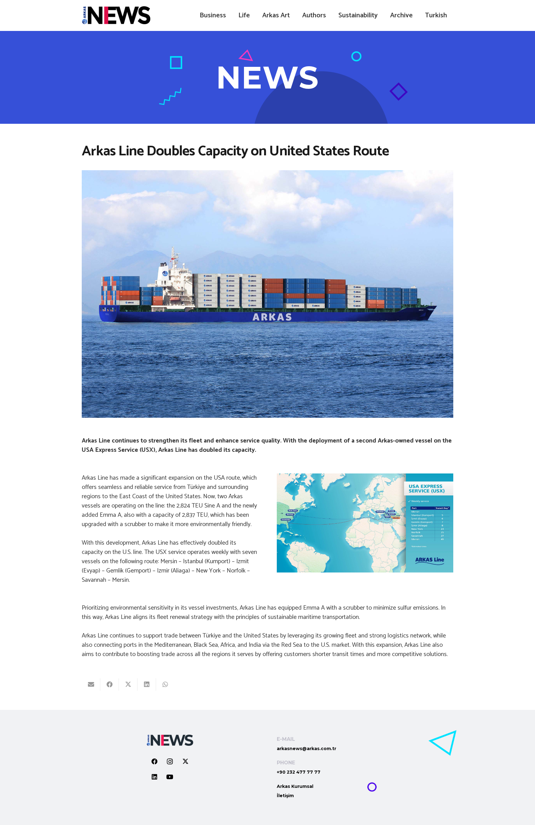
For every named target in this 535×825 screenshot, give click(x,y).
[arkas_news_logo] (116, 15)
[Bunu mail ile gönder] (91, 684)
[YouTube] (170, 777)
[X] (185, 761)
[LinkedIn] (154, 777)
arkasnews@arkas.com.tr (306, 748)
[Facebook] (154, 761)
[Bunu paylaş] (109, 684)
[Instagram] (170, 761)
